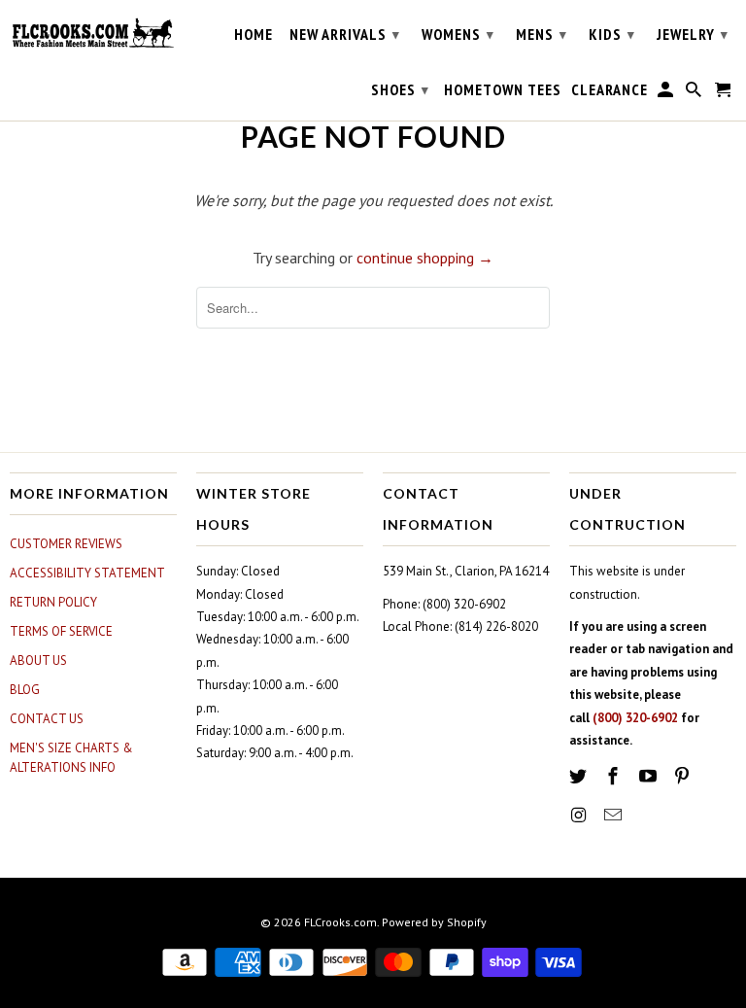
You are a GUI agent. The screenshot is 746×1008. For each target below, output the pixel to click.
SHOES (400, 89)
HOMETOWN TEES (502, 90)
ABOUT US (38, 660)
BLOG (25, 689)
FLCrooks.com (340, 922)
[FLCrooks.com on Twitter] (580, 776)
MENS (541, 34)
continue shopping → (424, 257)
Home (253, 34)
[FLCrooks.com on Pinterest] (684, 776)
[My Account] (667, 93)
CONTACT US (47, 719)
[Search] (695, 93)
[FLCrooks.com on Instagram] (580, 815)
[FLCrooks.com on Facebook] (615, 776)
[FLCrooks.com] (93, 33)
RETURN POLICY (53, 602)
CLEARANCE (609, 90)
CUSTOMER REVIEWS (66, 544)
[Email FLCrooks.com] (615, 815)
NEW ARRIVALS (344, 34)
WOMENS (458, 34)
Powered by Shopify (434, 922)
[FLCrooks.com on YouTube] (650, 776)
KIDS (612, 34)
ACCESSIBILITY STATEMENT (87, 573)
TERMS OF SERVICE (61, 631)
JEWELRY (693, 34)
